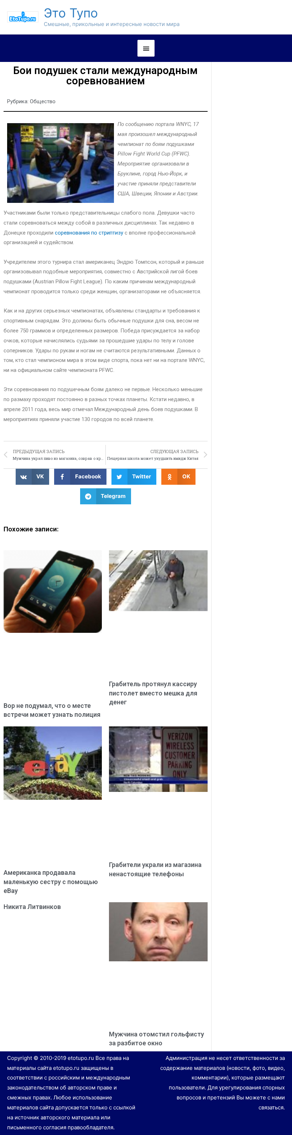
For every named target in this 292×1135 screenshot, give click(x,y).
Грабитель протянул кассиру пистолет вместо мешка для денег (153, 692)
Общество (43, 101)
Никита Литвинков (32, 906)
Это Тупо (71, 12)
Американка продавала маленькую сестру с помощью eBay (51, 881)
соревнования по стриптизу (89, 233)
